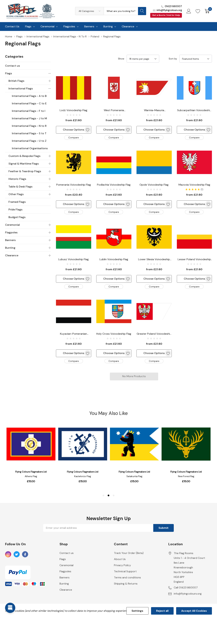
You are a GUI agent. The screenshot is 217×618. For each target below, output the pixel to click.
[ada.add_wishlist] (88, 130)
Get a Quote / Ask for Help (166, 15)
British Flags (16, 81)
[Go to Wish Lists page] (198, 11)
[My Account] (188, 11)
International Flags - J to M (29, 118)
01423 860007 (173, 6)
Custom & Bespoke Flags (24, 156)
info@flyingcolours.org (169, 10)
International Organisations (30, 148)
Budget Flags (16, 217)
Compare (73, 137)
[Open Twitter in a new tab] (16, 554)
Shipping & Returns (125, 583)
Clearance (128, 26)
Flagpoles (69, 26)
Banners (89, 26)
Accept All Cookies (194, 611)
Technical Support (125, 571)
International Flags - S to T (29, 133)
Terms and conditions (127, 577)
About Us (120, 559)
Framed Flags (17, 202)
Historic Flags (17, 179)
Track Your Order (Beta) (129, 553)
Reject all (162, 611)
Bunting (108, 26)
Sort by (173, 58)
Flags (28, 26)
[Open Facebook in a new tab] (25, 554)
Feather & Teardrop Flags (24, 171)
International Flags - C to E (29, 103)
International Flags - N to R (29, 126)
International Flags (20, 88)
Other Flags (16, 194)
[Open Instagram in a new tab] (8, 554)
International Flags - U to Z (29, 141)
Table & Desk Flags (20, 186)
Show (121, 58)
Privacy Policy (122, 565)
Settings (137, 611)
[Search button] (142, 11)
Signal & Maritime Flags (23, 163)
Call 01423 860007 (186, 587)
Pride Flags (15, 209)
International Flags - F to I (28, 111)
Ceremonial (47, 26)
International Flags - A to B (29, 96)
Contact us (12, 65)
